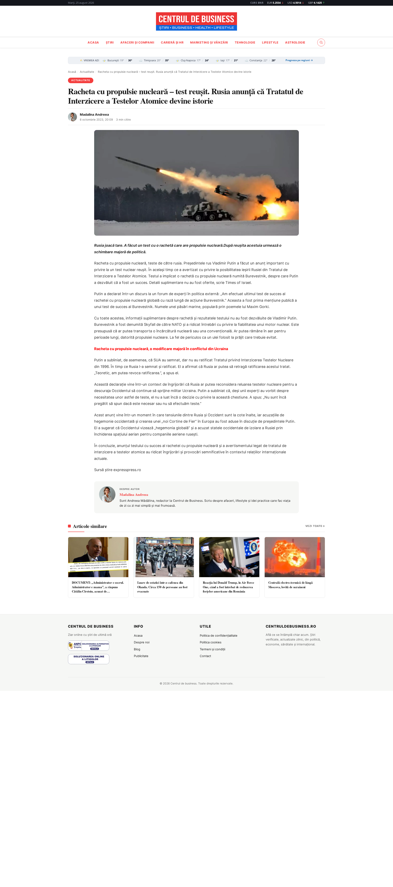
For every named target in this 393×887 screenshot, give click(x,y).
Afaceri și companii (137, 42)
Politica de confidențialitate (218, 635)
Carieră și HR (172, 42)
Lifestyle (270, 42)
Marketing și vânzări (209, 42)
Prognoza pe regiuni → (299, 60)
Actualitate (87, 71)
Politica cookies (210, 642)
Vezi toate (313, 525)
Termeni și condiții (212, 649)
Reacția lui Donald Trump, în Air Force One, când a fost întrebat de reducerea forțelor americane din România (228, 587)
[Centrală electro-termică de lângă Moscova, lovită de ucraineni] (295, 557)
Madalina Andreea (94, 114)
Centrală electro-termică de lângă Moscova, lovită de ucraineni (290, 584)
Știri (110, 42)
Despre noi (141, 642)
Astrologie (295, 42)
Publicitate (141, 656)
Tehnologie (245, 42)
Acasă (72, 71)
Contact (205, 656)
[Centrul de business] (196, 21)
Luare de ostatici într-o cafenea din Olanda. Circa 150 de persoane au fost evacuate (162, 587)
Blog (137, 649)
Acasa (93, 42)
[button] (321, 42)
